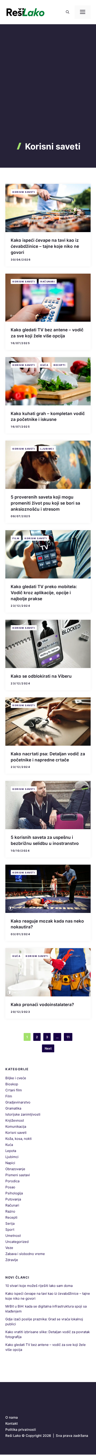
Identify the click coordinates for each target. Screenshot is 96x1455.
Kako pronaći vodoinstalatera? (42, 1004)
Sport (9, 1229)
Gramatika (13, 1108)
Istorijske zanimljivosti (22, 1114)
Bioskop (11, 1084)
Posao (10, 1187)
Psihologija (14, 1193)
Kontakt (11, 1423)
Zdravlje (11, 1260)
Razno (10, 1211)
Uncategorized (17, 1242)
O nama (11, 1417)
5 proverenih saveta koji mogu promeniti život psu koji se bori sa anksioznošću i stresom (45, 503)
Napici (10, 1163)
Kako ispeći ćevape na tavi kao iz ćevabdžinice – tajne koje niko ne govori (45, 246)
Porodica (12, 1181)
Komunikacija (15, 1126)
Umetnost (13, 1235)
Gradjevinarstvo (17, 1102)
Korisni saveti (24, 192)
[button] (68, 12)
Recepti (60, 365)
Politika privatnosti (20, 1429)
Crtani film (13, 1090)
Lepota (10, 1151)
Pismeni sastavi (17, 1175)
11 (68, 1037)
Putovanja (13, 1199)
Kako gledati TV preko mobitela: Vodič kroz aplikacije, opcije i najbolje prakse (44, 592)
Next (48, 1048)
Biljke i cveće (15, 1078)
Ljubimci (47, 448)
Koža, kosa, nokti (18, 1138)
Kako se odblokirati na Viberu (41, 676)
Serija (10, 1223)
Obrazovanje (15, 1169)
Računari (47, 281)
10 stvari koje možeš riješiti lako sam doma (39, 1286)
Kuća (44, 365)
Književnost (14, 1120)
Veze (9, 1248)
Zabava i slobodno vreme (25, 1254)
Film (16, 538)
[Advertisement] (48, 91)
